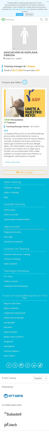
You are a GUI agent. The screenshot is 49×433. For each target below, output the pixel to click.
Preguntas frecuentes (12, 232)
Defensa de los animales (14, 318)
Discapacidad (9, 322)
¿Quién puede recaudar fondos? (17, 219)
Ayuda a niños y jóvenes (13, 337)
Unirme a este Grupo (12, 162)
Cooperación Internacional (14, 313)
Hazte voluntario (10, 264)
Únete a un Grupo (11, 214)
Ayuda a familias (10, 332)
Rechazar (29, 14)
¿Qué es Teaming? (11, 192)
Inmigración (8, 341)
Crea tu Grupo (26, 172)
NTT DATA (8, 276)
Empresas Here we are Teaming (17, 254)
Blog (6, 197)
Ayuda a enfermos (11, 308)
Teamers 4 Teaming (12, 259)
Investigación (9, 346)
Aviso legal (8, 237)
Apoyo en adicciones (12, 303)
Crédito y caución (11, 281)
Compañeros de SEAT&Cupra (16, 286)
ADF (6, 130)
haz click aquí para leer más (19, 9)
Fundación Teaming (12, 187)
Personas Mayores (11, 351)
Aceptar (19, 14)
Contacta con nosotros (13, 241)
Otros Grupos (9, 356)
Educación (8, 327)
